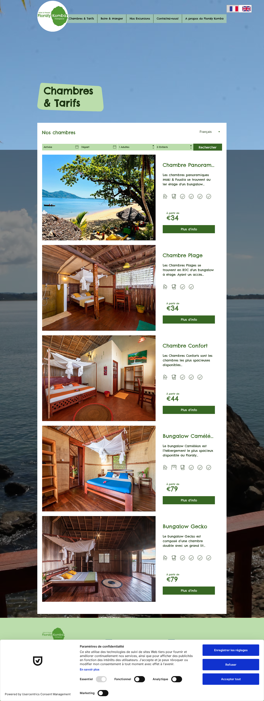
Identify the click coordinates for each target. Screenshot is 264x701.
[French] (233, 8)
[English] (245, 8)
